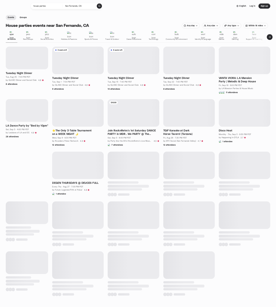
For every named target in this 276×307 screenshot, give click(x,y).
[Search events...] (99, 6)
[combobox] (79, 6)
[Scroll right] (270, 37)
